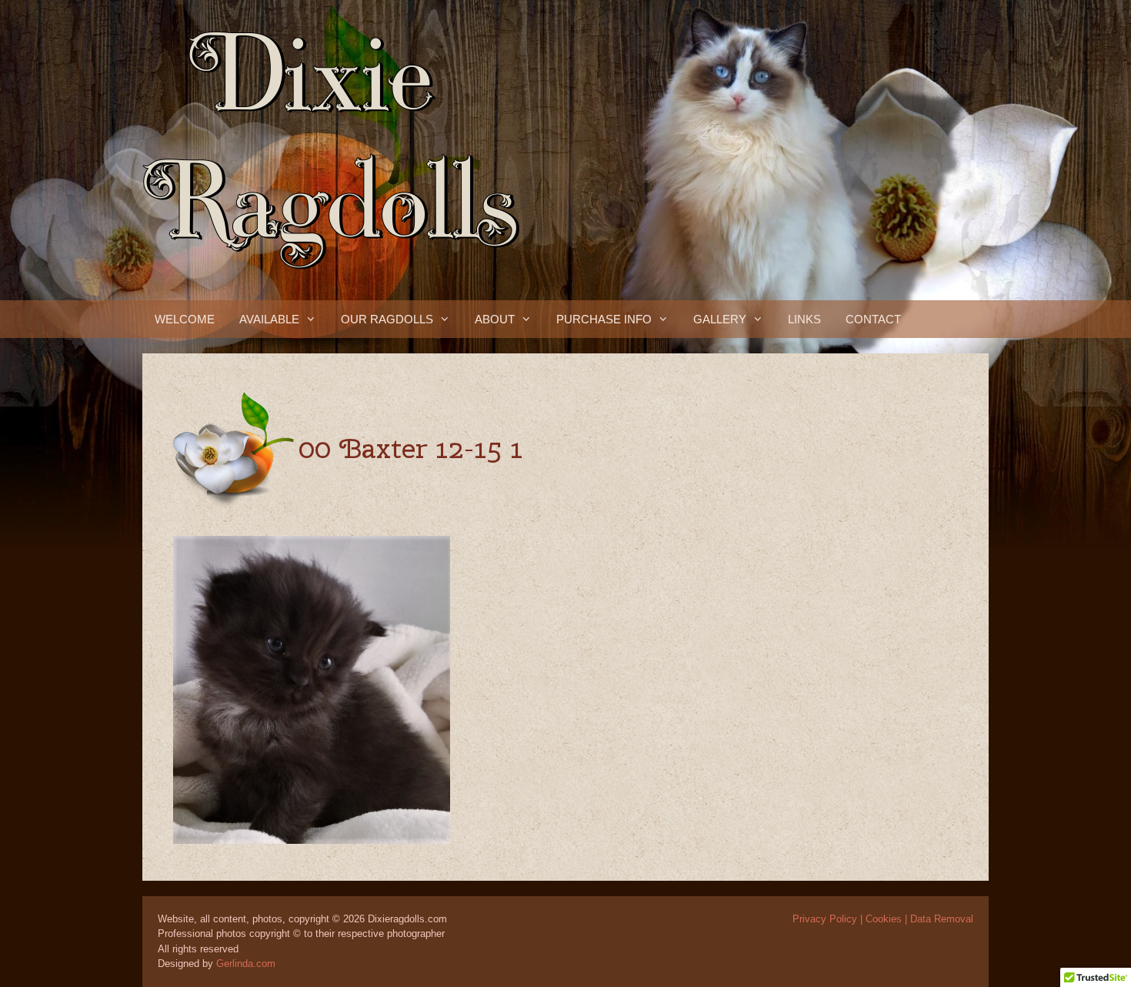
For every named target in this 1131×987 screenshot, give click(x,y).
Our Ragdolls (387, 319)
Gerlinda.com (245, 963)
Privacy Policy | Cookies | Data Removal (882, 919)
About (495, 319)
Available (269, 319)
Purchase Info (604, 319)
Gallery (719, 319)
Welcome (185, 319)
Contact (873, 319)
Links (804, 319)
